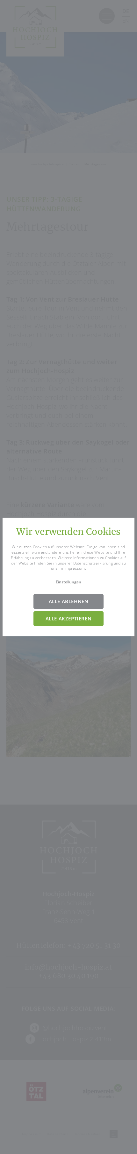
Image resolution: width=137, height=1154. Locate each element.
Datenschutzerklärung (93, 563)
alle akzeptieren (69, 618)
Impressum (74, 568)
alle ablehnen (69, 601)
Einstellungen (68, 582)
